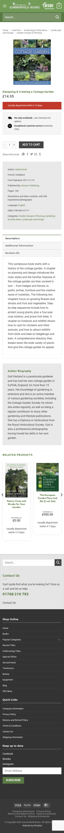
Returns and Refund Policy (15, 720)
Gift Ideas (7, 691)
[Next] (61, 501)
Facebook (8, 753)
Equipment (8, 679)
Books (6, 633)
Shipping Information (13, 737)
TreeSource (8, 668)
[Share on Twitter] (31, 154)
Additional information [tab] (19, 245)
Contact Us (8, 731)
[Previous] (3, 501)
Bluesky (7, 758)
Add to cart (31, 144)
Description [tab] (12, 238)
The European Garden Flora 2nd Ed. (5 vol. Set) (47, 497)
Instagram (8, 764)
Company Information (13, 708)
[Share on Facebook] (27, 154)
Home (5, 30)
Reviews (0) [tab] (12, 253)
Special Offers (10, 656)
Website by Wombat (32, 825)
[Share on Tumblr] (40, 154)
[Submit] (57, 17)
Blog (5, 685)
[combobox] (32, 17)
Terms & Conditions (12, 725)
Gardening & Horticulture (35, 30)
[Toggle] (59, 640)
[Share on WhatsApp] (23, 154)
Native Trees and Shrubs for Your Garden (16, 503)
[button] (5, 6)
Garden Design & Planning (29, 33)
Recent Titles (9, 645)
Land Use (16, 30)
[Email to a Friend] (35, 154)
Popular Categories (12, 639)
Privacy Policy (9, 714)
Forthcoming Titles (12, 651)
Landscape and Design (33, 219)
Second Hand (9, 662)
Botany (6, 674)
